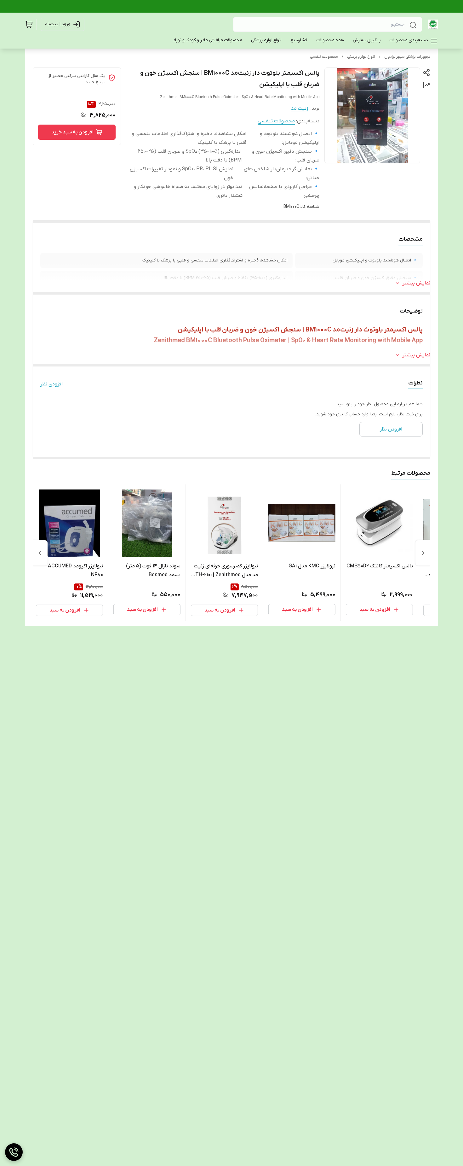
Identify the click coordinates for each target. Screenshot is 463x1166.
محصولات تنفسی (324, 56)
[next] (40, 552)
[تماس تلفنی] (14, 1152)
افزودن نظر (51, 384)
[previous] (423, 552)
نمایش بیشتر (416, 283)
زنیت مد (299, 108)
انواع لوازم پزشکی (361, 56)
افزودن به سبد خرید (72, 132)
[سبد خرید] (29, 24)
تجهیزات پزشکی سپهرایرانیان (407, 56)
